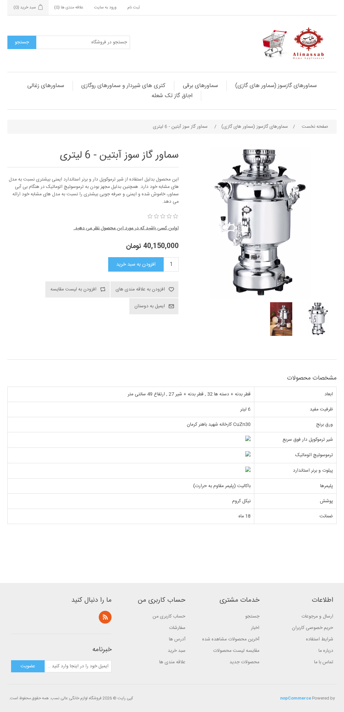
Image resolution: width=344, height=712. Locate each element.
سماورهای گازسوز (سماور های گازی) (276, 85)
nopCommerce (295, 698)
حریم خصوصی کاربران (312, 628)
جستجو (252, 616)
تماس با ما (323, 662)
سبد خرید (176, 651)
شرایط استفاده (319, 639)
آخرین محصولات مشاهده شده (230, 639)
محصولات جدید (244, 662)
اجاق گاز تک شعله (172, 96)
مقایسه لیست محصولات (236, 651)
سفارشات (177, 628)
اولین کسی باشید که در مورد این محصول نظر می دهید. (126, 228)
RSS (105, 617)
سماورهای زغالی (45, 85)
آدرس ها (177, 639)
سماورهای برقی (200, 85)
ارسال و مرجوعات (317, 616)
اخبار (255, 628)
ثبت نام (133, 7)
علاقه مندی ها (172, 662)
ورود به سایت (105, 7)
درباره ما (325, 651)
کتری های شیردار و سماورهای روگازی (123, 85)
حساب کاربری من (169, 616)
